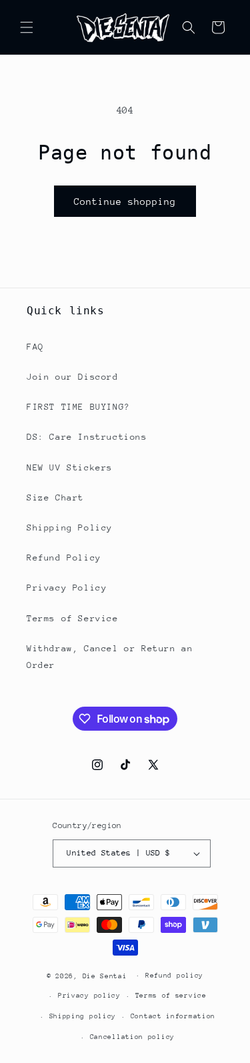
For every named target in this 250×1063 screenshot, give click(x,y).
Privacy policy (89, 996)
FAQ (35, 347)
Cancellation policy (132, 1037)
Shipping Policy (70, 527)
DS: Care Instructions (87, 437)
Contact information (173, 1016)
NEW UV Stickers (70, 467)
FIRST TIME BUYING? (78, 407)
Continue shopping (125, 201)
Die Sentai (105, 976)
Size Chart (55, 497)
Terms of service (171, 996)
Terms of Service (73, 618)
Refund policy (174, 976)
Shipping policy (83, 1016)
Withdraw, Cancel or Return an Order (110, 656)
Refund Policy (64, 558)
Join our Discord (73, 377)
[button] (26, 27)
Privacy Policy (67, 588)
